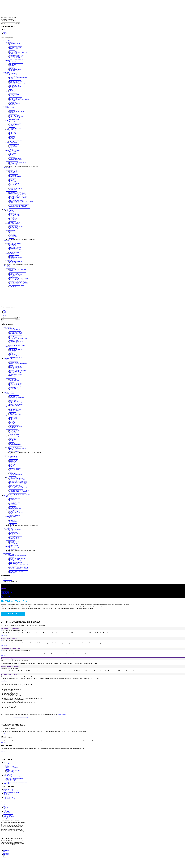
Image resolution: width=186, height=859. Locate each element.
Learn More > (4, 635)
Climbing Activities (13, 174)
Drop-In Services (13, 245)
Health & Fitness (10, 393)
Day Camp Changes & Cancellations (17, 272)
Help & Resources (10, 554)
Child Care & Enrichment (12, 447)
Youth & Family (10, 416)
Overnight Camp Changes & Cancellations (19, 282)
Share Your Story (13, 236)
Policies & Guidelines (8, 814)
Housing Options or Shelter (15, 249)
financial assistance (62, 714)
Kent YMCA (12, 50)
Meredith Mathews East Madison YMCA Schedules (21, 201)
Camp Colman (12, 64)
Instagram (7, 851)
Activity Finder (6, 167)
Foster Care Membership (15, 80)
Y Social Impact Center (14, 228)
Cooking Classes (13, 114)
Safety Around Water (14, 124)
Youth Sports (12, 141)
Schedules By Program (11, 456)
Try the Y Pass (12, 90)
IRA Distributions (13, 218)
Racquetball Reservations (15, 181)
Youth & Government (14, 148)
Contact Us (11, 231)
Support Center (12, 102)
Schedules (5, 168)
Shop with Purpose (13, 100)
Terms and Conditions (8, 816)
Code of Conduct (7, 815)
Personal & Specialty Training (16, 117)
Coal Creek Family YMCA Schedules (18, 195)
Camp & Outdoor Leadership (16, 63)
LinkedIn (7, 853)
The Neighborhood (13, 227)
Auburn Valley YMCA (14, 43)
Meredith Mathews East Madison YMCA (18, 52)
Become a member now (11, 359)
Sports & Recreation (14, 183)
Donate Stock (12, 213)
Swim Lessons (12, 125)
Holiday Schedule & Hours (15, 97)
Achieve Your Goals (14, 94)
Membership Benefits (14, 85)
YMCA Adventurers (14, 138)
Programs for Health (14, 119)
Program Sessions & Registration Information (19, 99)
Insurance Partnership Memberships (17, 84)
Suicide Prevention (13, 259)
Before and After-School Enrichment (17, 162)
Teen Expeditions (13, 146)
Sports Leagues (12, 184)
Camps (8, 346)
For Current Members (11, 378)
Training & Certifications (15, 128)
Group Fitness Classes (14, 115)
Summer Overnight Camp (15, 69)
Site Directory (12, 286)
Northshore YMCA (13, 53)
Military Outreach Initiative (15, 86)
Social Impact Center (8, 242)
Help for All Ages (10, 540)
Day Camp (11, 67)
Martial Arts (12, 136)
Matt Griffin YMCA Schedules (16, 200)
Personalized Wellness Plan (15, 98)
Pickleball (11, 180)
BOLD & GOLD (13, 61)
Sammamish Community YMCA (16, 55)
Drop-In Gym (12, 175)
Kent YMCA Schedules (14, 198)
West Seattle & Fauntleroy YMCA (17, 59)
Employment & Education (15, 247)
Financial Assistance (14, 273)
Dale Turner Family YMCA (15, 47)
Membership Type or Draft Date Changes (18, 281)
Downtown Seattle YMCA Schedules (18, 197)
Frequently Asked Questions (15, 81)
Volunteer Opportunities (14, 103)
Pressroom (5, 807)
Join (4, 29)
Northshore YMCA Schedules (16, 202)
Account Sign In (13, 93)
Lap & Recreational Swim (15, 123)
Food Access (12, 256)
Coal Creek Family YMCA (15, 46)
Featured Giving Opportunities (13, 510)
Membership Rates (7, 580)
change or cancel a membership (21, 717)
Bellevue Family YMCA (15, 44)
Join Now (3, 597)
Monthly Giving (13, 221)
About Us (5, 806)
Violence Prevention (14, 252)
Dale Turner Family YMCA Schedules (18, 196)
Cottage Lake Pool (13, 121)
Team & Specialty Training (15, 188)
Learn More (6, 265)
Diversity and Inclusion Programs (11, 792)
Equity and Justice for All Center (10, 790)
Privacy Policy (6, 818)
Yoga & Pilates (12, 189)
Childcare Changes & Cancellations (17, 269)
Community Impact (13, 76)
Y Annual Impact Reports (9, 798)
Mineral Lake (12, 68)
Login (4, 30)
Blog (4, 808)
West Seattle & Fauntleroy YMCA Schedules (19, 208)
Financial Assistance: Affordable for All (18, 77)
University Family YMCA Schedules (17, 206)
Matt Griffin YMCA (14, 51)
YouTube (7, 854)
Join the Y (5, 762)
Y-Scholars (11, 149)
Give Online (12, 217)
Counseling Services (14, 255)
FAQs (2, 595)
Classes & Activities (13, 172)
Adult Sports (12, 110)
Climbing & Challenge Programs (16, 111)
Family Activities (13, 132)
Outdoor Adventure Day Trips (16, 116)
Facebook (6, 850)
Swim (10, 185)
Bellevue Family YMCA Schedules (17, 193)
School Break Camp (14, 164)
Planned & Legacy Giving (15, 222)
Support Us (6, 240)
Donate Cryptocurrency (14, 212)
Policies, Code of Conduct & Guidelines (18, 283)
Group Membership (13, 82)
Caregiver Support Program (15, 261)
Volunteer (11, 238)
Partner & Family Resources (15, 257)
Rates (10, 89)
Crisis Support (12, 244)
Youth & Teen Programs (12, 429)
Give (4, 209)
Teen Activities (12, 145)
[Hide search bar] (1, 321)
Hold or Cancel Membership (12, 780)
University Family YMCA (15, 57)
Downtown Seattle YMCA (15, 48)
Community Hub (13, 112)
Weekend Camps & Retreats (15, 70)
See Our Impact (12, 235)
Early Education (13, 163)
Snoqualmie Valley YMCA (15, 56)
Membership (6, 72)
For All (11, 78)
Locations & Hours (8, 40)
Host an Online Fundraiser (15, 232)
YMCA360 (12, 104)
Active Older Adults (14, 108)
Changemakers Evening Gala (16, 226)
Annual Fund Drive (13, 225)
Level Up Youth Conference (15, 251)
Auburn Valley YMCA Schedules (17, 192)
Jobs (4, 34)
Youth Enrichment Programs (15, 140)
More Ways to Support (11, 516)
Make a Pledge (12, 219)
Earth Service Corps (14, 144)
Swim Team (12, 127)
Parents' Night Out (13, 137)
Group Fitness (12, 178)
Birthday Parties (13, 131)
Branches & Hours (10, 328)
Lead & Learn (12, 234)
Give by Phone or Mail (14, 215)
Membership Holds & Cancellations (17, 279)
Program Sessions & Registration (16, 285)
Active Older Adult (13, 171)
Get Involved (9, 546)
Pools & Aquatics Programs (15, 87)
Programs (5, 106)
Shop (4, 32)
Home (4, 578)
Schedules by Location (11, 477)
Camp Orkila (12, 65)
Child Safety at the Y (8, 789)
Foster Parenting (13, 262)
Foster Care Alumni (13, 248)
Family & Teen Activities (15, 176)
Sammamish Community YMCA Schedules (19, 204)
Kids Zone (11, 95)
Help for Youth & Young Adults (13, 529)
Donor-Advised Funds (14, 214)
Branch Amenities (13, 74)
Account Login (6, 783)
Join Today (3, 588)
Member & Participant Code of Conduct (18, 278)
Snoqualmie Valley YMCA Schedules (18, 205)
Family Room (12, 133)
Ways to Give (9, 496)
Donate (5, 33)
